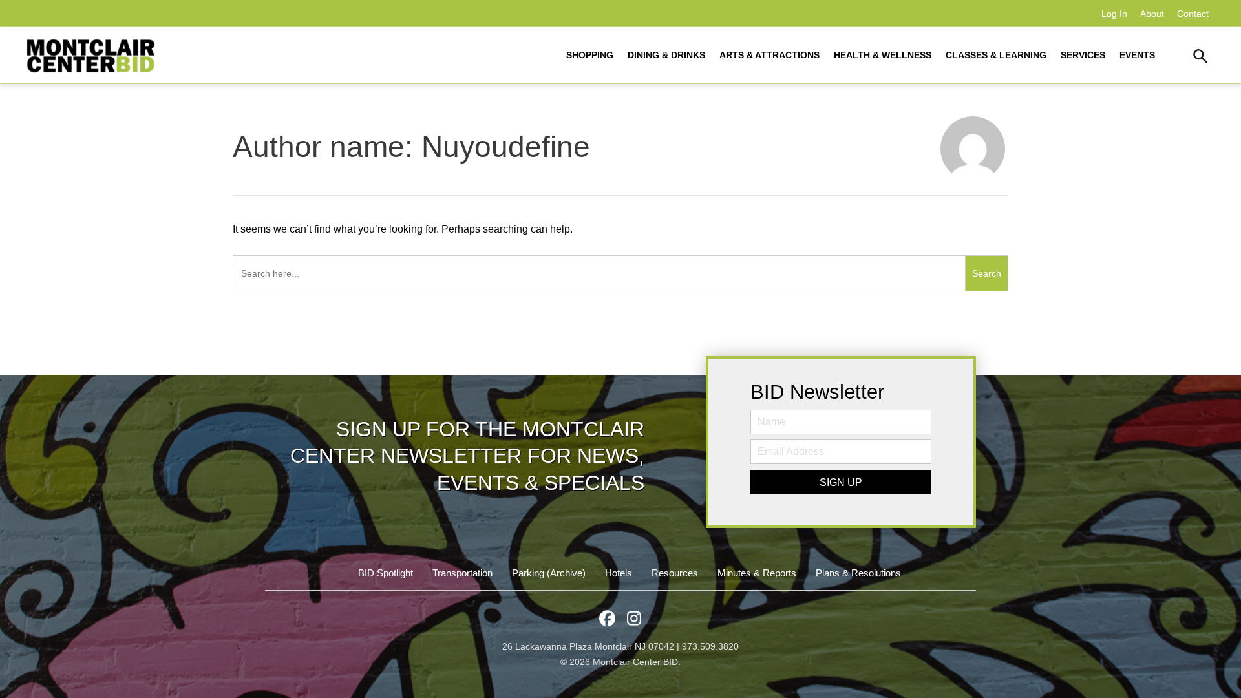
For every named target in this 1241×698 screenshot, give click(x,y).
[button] (1201, 58)
